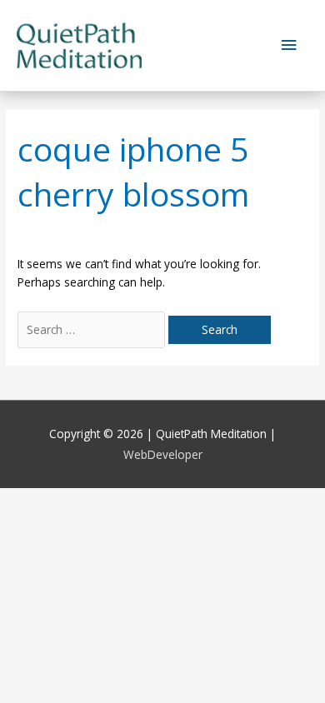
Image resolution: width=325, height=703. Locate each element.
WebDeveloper (162, 454)
